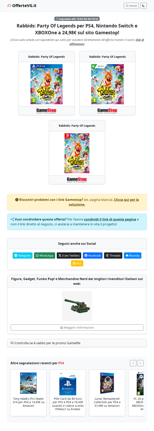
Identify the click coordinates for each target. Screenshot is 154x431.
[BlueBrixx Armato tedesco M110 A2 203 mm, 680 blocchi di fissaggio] (77, 306)
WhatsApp (46, 255)
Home (132, 6)
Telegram (24, 255)
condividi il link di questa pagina (110, 219)
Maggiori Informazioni (78, 327)
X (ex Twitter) (70, 255)
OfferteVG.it (23, 5)
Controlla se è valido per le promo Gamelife (47, 343)
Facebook (94, 255)
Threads (115, 255)
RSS (78, 263)
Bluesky (134, 255)
